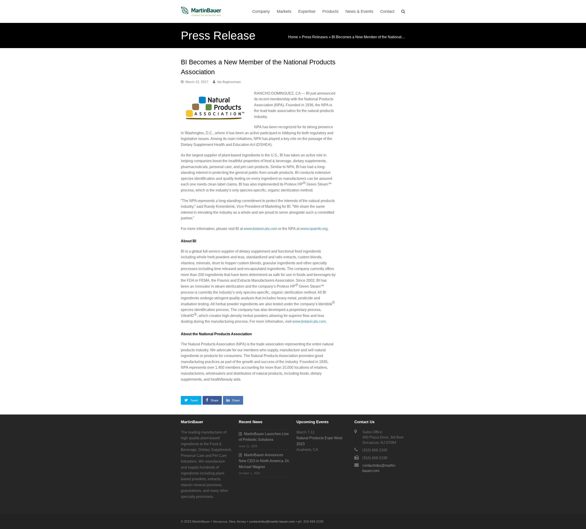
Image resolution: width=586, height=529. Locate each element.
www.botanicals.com (260, 229)
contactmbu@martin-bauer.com (272, 521)
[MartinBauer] (201, 11)
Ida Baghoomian (229, 82)
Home (293, 37)
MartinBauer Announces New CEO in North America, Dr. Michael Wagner (264, 461)
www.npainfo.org (314, 229)
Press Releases (315, 37)
